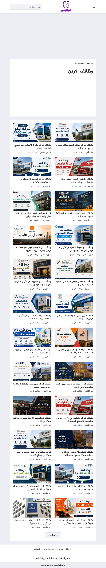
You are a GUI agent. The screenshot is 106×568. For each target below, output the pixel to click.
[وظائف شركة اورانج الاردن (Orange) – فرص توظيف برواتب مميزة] (32, 240)
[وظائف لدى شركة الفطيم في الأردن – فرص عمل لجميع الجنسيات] (74, 240)
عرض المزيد (53, 535)
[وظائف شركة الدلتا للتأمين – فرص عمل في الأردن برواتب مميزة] (32, 513)
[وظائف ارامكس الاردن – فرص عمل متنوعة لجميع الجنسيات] (74, 172)
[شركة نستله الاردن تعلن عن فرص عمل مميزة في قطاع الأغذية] (32, 445)
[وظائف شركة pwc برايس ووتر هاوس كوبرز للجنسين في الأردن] (74, 343)
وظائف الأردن (78, 152)
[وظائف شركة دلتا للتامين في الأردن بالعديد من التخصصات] (32, 309)
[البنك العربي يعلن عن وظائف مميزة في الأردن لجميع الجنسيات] (74, 309)
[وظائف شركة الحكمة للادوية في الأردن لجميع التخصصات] (74, 479)
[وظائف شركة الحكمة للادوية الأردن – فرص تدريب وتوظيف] (32, 172)
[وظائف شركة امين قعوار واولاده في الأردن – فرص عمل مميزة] (32, 377)
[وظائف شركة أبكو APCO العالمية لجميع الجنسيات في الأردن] (32, 138)
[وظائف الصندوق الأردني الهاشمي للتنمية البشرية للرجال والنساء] (74, 274)
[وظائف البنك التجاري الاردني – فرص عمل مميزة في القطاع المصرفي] (32, 479)
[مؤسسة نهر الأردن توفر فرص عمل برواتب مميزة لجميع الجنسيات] (32, 343)
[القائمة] (93, 6)
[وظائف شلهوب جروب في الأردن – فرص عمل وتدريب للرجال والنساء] (32, 274)
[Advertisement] (53, 34)
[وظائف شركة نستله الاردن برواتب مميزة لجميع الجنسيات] (74, 138)
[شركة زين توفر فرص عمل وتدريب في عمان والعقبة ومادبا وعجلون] (32, 206)
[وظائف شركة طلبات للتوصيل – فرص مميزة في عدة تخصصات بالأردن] (74, 513)
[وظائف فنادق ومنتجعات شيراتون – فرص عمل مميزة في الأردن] (74, 377)
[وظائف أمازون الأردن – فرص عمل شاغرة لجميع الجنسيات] (74, 206)
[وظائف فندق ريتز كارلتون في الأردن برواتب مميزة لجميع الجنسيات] (74, 445)
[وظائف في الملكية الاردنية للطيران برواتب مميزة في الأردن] (32, 411)
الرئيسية (90, 63)
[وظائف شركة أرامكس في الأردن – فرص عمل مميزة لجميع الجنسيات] (74, 411)
